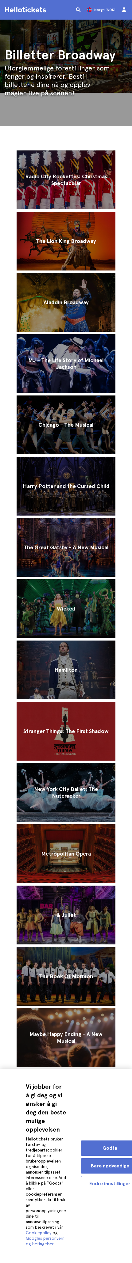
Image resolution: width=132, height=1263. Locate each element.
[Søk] (78, 9)
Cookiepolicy (38, 1232)
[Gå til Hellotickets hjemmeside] (26, 10)
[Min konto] (124, 9)
